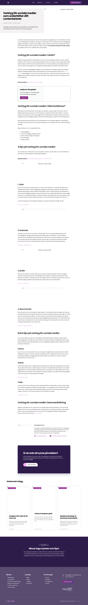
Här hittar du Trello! (23, 395)
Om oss (48, 2)
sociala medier (37, 413)
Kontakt (56, 2)
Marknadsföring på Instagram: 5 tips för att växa (39, 158)
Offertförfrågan (32, 464)
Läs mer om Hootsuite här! (24, 245)
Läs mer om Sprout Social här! (25, 325)
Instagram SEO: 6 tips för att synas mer (18, 517)
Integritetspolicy (77, 601)
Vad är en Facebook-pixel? (43, 514)
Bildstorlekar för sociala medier (35, 82)
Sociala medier (16, 23)
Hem (33, 2)
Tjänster (39, 2)
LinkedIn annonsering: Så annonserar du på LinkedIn (68, 517)
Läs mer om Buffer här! (23, 283)
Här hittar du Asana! (23, 377)
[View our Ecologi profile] (69, 589)
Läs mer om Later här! (23, 204)
